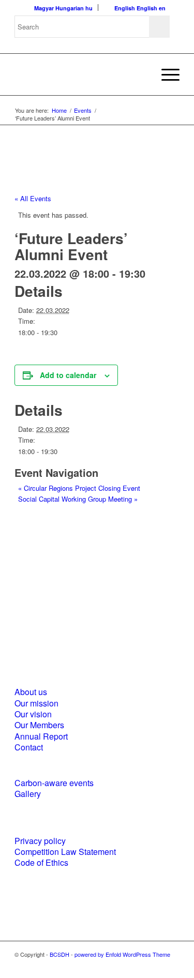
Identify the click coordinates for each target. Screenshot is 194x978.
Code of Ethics (41, 862)
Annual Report (41, 736)
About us (30, 692)
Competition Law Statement (65, 851)
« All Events (32, 198)
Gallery (27, 794)
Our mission (36, 703)
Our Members (39, 725)
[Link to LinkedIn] (156, 965)
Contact (28, 747)
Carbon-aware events (54, 783)
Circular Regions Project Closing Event (79, 488)
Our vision (33, 714)
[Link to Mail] (172, 965)
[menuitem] (165, 74)
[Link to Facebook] (140, 965)
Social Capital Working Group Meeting (78, 499)
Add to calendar (68, 375)
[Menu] (165, 74)
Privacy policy (40, 841)
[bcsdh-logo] (80, 74)
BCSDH (59, 954)
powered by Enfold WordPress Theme (122, 954)
